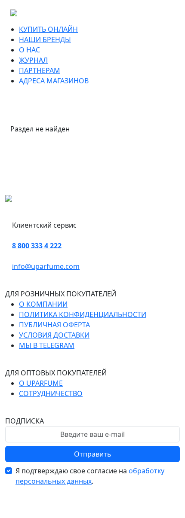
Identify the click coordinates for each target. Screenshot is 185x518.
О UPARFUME (41, 383)
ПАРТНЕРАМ (39, 70)
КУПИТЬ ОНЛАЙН (48, 29)
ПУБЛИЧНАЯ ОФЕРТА (54, 324)
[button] (83, 29)
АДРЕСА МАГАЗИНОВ (54, 80)
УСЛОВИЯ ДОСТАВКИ (54, 335)
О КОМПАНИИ (43, 304)
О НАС (29, 50)
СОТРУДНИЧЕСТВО (51, 393)
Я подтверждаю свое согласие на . (89, 476)
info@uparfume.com (46, 266)
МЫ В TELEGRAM (46, 345)
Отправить (92, 454)
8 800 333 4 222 (37, 245)
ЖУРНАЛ (33, 60)
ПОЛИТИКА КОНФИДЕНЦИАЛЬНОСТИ (82, 314)
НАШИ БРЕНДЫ (45, 39)
